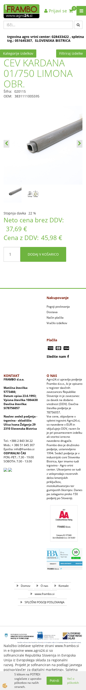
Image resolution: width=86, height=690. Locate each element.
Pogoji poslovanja (58, 307)
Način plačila (55, 318)
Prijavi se (57, 11)
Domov (25, 586)
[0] (71, 11)
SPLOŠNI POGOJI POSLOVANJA (44, 602)
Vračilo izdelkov (57, 323)
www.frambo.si (44, 594)
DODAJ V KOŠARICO (43, 254)
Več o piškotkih (73, 681)
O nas (44, 586)
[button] (79, 144)
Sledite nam (56, 356)
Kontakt (64, 586)
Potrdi (54, 680)
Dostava (52, 312)
